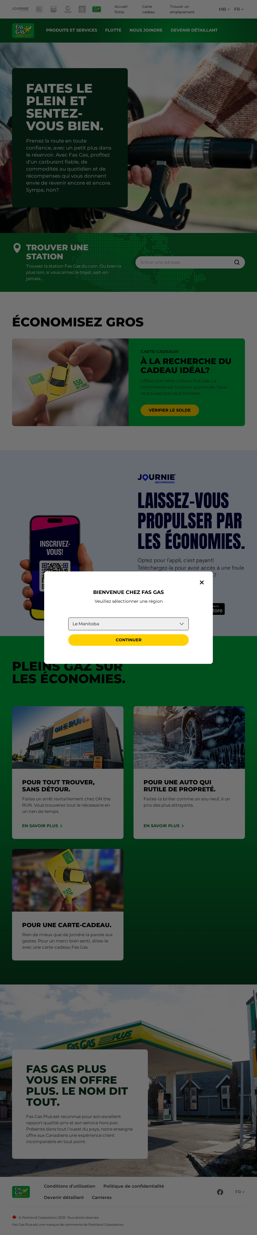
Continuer (129, 640)
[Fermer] (202, 582)
